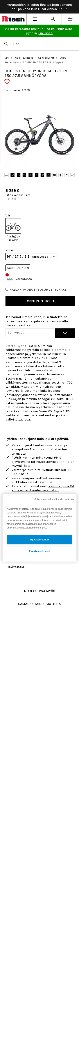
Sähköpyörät (46, 57)
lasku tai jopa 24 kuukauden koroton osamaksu (43, 488)
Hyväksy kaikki (39, 539)
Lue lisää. (45, 33)
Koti (6, 57)
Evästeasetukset (39, 551)
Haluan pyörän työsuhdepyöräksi (38, 289)
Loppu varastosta (40, 301)
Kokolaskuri (18, 268)
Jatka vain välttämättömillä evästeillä (54, 499)
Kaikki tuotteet (24, 57)
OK (65, 333)
